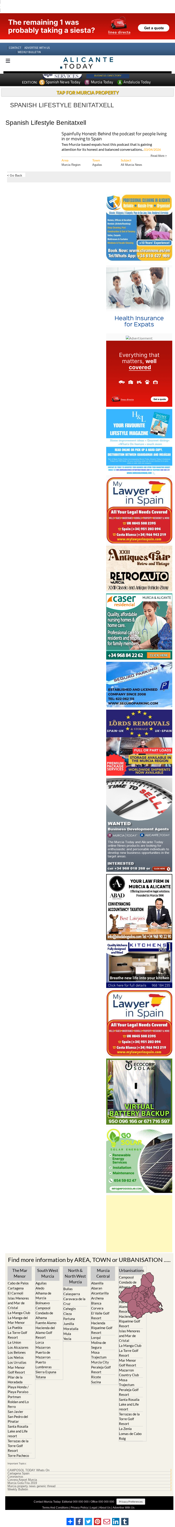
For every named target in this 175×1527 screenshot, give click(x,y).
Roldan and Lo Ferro (18, 1404)
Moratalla (70, 1329)
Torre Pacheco (18, 1455)
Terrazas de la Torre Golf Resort (18, 1446)
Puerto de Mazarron (43, 1354)
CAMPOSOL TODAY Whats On (28, 1470)
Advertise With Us (123, 1507)
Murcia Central (103, 1273)
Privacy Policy (79, 1507)
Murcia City (100, 1362)
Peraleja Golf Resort (101, 1369)
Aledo (40, 1288)
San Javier (15, 1411)
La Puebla (15, 1327)
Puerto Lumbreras (44, 1364)
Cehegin (69, 1309)
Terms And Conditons (55, 1507)
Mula (67, 1334)
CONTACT (15, 48)
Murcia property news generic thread (31, 1486)
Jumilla (68, 1324)
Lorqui (96, 1337)
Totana (41, 1377)
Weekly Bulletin (18, 1489)
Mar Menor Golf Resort (16, 1369)
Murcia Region (71, 164)
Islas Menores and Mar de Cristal (18, 1303)
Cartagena (16, 1288)
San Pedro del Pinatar (18, 1418)
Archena (97, 1298)
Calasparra (71, 1294)
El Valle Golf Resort (100, 1315)
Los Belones (17, 1352)
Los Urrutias (17, 1362)
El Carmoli (15, 1293)
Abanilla (97, 1283)
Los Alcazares (18, 1347)
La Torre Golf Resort (17, 1334)
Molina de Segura (98, 1344)
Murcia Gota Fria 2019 (22, 1483)
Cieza (67, 1314)
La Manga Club (19, 1313)
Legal (93, 1507)
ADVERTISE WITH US (37, 48)
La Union (14, 1342)
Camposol (43, 1308)
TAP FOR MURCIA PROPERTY (88, 92)
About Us (105, 1507)
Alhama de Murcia (43, 1295)
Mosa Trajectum (98, 1354)
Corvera (97, 1308)
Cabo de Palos (18, 1283)
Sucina (96, 1382)
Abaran (96, 1288)
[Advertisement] (139, 1223)
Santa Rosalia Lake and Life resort (18, 1431)
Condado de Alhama (44, 1315)
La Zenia (125, 1429)
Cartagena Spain (18, 1473)
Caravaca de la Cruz (74, 1301)
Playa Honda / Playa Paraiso (18, 1389)
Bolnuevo (43, 1303)
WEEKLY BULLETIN (29, 52)
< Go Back (14, 175)
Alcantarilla (100, 1293)
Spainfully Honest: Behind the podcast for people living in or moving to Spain (114, 136)
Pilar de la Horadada (15, 1379)
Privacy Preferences (131, 1501)
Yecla (67, 1339)
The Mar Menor (19, 1273)
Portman (14, 1397)
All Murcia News (131, 164)
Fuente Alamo (46, 1323)
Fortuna (69, 1319)
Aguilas (97, 164)
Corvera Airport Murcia (22, 1479)
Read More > (159, 155)
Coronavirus (15, 1476)
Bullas (68, 1289)
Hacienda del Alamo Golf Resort (45, 1332)
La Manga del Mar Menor (18, 1320)
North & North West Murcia (75, 1276)
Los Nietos (16, 1357)
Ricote (96, 1377)
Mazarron (43, 1347)
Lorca (40, 1342)
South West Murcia (47, 1273)
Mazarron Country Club (129, 1372)
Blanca (96, 1303)
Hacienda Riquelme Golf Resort (101, 1328)
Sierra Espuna (46, 1372)
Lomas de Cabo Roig (130, 1436)
